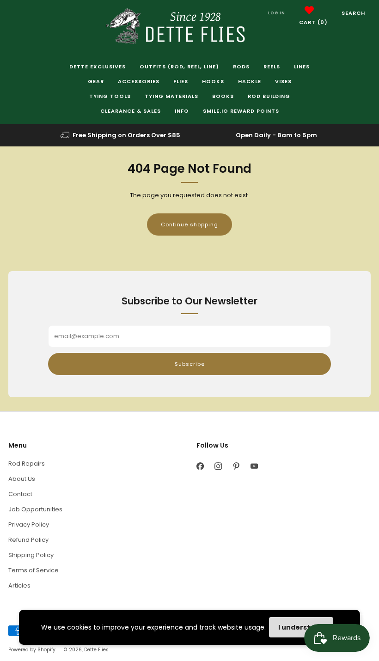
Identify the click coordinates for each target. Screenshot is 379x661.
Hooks (213, 81)
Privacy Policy (28, 524)
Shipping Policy (31, 555)
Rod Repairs (26, 463)
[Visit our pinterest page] (236, 466)
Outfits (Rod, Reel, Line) (179, 66)
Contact (20, 494)
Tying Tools (110, 96)
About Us (21, 478)
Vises (283, 81)
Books (223, 96)
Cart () (313, 22)
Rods (241, 66)
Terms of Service (33, 570)
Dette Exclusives (97, 66)
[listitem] (121, 135)
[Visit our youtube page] (254, 466)
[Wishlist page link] (309, 10)
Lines (302, 66)
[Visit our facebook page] (200, 466)
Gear (96, 81)
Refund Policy (28, 539)
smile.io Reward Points (241, 111)
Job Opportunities (35, 509)
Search (353, 13)
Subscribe (190, 364)
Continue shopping (189, 224)
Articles (19, 585)
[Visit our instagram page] (218, 466)
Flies (180, 81)
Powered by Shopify (31, 649)
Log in (276, 13)
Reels (271, 66)
